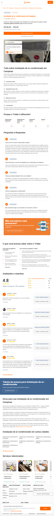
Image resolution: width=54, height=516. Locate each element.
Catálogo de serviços (5, 496)
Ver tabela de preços (10, 390)
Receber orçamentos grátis (42, 301)
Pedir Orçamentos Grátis (27, 33)
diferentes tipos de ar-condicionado (24, 426)
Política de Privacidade (16, 511)
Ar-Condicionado (7, 12)
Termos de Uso (32, 513)
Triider (4, 8)
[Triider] (27, 2)
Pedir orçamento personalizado (14, 230)
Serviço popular (15, 12)
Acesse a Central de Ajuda (43, 493)
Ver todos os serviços (8, 451)
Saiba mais (7, 267)
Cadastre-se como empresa (15, 493)
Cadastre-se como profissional (13, 490)
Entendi (45, 508)
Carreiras (25, 493)
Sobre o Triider (26, 489)
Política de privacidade (41, 513)
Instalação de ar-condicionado (35, 8)
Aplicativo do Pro (13, 496)
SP (7, 8)
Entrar (50, 2)
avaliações (12, 18)
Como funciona (5, 492)
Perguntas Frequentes (28, 491)
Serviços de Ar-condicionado (21, 8)
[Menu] (9, 2)
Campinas (11, 8)
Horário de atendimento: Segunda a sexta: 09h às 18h (39, 489)
